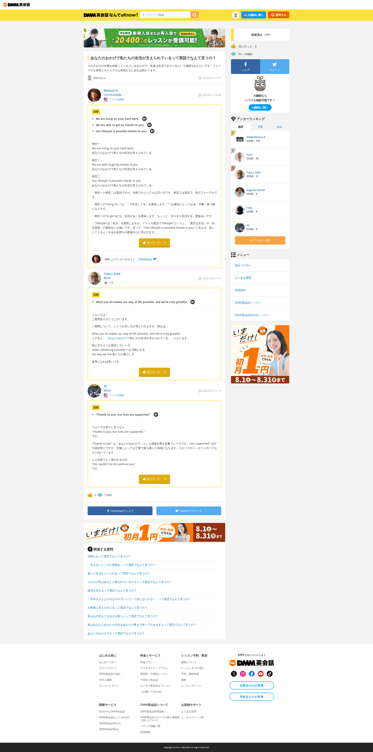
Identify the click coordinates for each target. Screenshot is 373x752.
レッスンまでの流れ (192, 668)
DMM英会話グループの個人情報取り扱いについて (160, 719)
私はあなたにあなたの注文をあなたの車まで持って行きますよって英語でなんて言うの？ (142, 624)
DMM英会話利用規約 (152, 711)
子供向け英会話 (149, 680)
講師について (188, 662)
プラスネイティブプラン (154, 668)
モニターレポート (109, 685)
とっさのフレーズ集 (192, 717)
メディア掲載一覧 (150, 726)
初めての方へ (243, 265)
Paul (249, 154)
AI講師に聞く (256, 15)
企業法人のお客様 (252, 685)
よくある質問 (243, 278)
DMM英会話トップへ (248, 302)
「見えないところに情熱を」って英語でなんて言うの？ (122, 565)
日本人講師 (105, 680)
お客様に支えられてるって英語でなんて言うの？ (117, 607)
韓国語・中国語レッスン (154, 674)
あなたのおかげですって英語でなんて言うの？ (116, 633)
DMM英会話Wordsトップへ (252, 315)
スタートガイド (108, 668)
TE (248, 225)
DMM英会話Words (110, 723)
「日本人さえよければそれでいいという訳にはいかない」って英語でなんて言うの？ (139, 599)
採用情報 (145, 732)
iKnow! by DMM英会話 (112, 711)
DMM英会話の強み (110, 674)
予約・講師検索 (190, 674)
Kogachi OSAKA (256, 190)
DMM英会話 (146, 259)
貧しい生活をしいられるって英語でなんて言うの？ (119, 573)
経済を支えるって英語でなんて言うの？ (112, 590)
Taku (249, 207)
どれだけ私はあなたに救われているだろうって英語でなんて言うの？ (130, 582)
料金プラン (146, 662)
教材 (183, 680)
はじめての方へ (108, 662)
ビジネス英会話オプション (155, 685)
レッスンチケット (191, 685)
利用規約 (240, 290)
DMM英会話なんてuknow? (114, 717)
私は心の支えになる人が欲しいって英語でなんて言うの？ (123, 616)
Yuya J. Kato (254, 172)
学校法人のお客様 (252, 696)
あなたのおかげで (119, 338)
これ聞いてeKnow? (151, 691)
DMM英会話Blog (108, 729)
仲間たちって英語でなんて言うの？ (109, 556)
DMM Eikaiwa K (256, 137)
